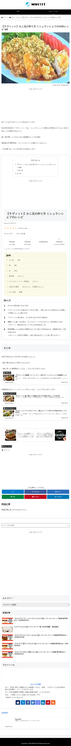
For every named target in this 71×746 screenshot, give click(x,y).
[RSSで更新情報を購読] (53, 702)
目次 (32, 160)
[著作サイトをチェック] (18, 702)
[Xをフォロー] (23, 702)
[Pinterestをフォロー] (48, 702)
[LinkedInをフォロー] (43, 702)
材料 (20, 167)
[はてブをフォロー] (33, 702)
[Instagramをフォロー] (38, 702)
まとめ (19, 173)
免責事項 (4, 713)
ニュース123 (35, 684)
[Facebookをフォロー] (28, 702)
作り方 (21, 170)
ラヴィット (6, 450)
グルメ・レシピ (7, 446)
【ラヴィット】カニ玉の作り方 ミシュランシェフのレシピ (36, 164)
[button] (67, 525)
